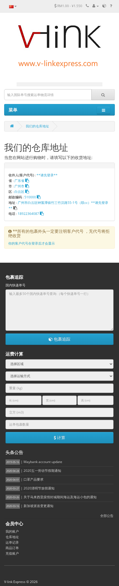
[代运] (104, 6)
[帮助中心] (111, 6)
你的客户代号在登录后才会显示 (31, 243)
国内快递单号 (15, 285)
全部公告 (106, 515)
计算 (60, 437)
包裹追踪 (61, 339)
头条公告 (14, 452)
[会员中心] (95, 6)
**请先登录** (47, 175)
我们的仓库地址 (37, 126)
